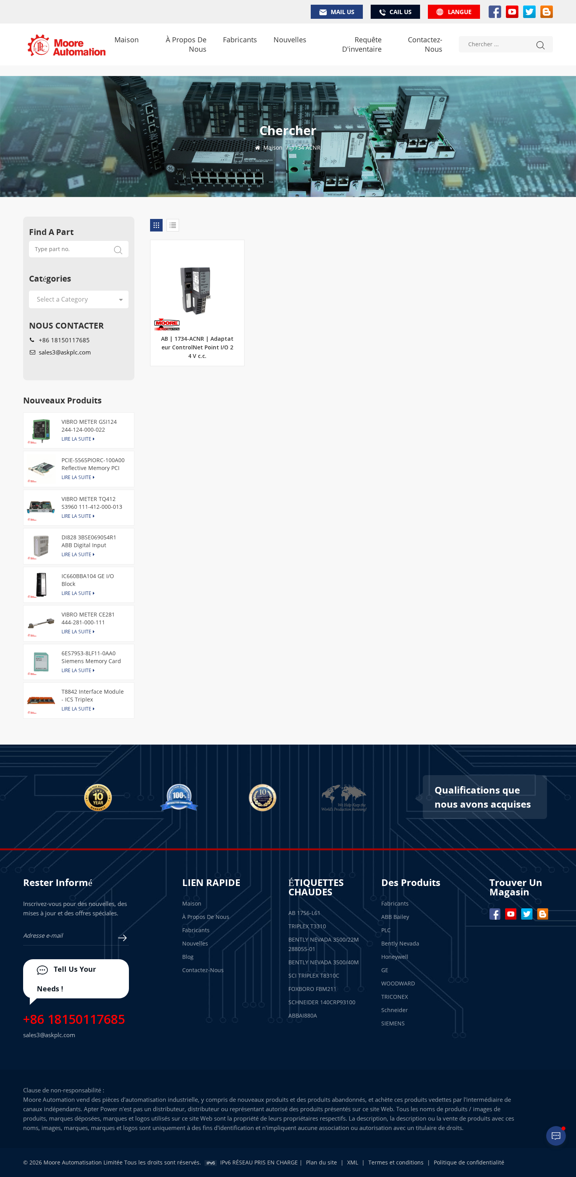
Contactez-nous (425, 44)
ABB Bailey (395, 916)
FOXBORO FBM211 (312, 989)
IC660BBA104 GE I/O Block (88, 580)
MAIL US (342, 12)
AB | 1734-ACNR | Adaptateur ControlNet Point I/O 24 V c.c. (197, 347)
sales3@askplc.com (65, 352)
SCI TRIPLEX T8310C (313, 975)
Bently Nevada (400, 943)
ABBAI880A (302, 1015)
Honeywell (394, 956)
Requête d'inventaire (361, 44)
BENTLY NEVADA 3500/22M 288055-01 (323, 944)
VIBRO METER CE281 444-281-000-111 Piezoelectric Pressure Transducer (90, 618)
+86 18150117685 (64, 340)
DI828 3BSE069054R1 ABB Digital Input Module (89, 541)
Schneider (394, 1010)
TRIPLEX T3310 (307, 926)
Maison (126, 39)
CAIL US (400, 12)
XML (352, 1162)
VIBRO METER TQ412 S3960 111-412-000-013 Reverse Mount (92, 503)
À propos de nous (186, 44)
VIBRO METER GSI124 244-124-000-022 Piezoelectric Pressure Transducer (90, 426)
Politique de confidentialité (469, 1162)
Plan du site (321, 1162)
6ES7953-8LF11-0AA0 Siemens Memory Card (91, 657)
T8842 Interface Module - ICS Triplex (93, 695)
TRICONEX (394, 996)
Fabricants (240, 39)
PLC (386, 930)
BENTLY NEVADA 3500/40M (323, 962)
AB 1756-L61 (304, 913)
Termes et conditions (396, 1162)
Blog (188, 956)
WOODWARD (398, 983)
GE (384, 970)
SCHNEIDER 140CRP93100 (321, 1002)
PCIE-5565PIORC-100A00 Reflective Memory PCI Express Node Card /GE (93, 464)
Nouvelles (290, 39)
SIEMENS (393, 1023)
